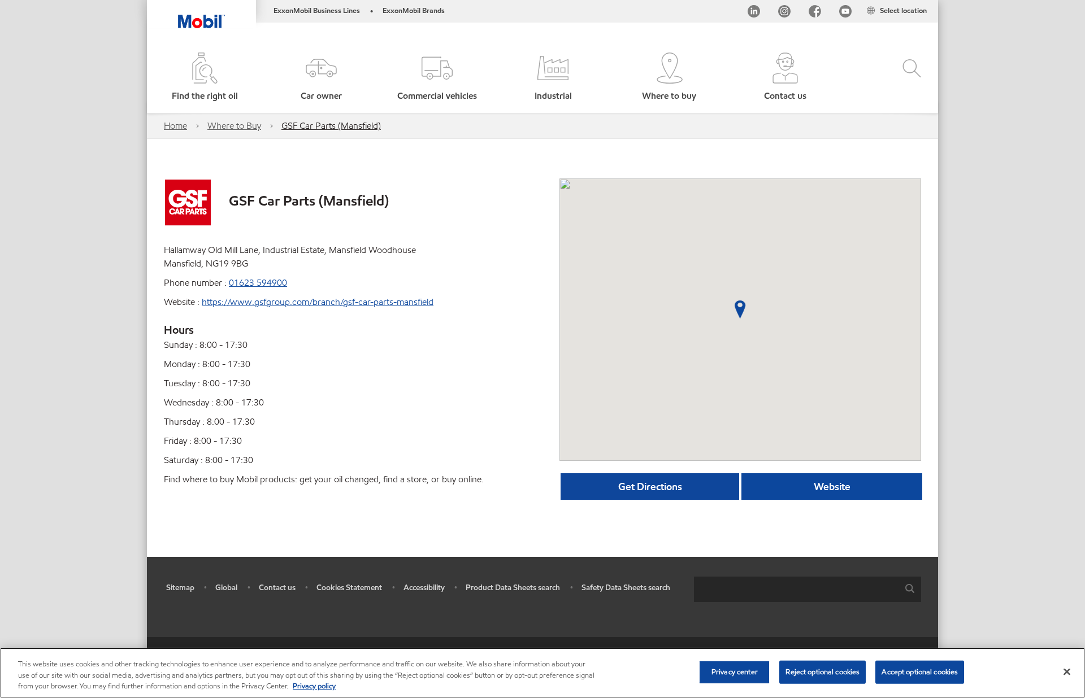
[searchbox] (796, 589)
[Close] (1066, 671)
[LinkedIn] (754, 13)
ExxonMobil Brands (414, 11)
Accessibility (424, 587)
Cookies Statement (349, 587)
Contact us (277, 587)
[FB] (815, 13)
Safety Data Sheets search (625, 587)
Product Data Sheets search (513, 587)
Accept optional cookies (920, 671)
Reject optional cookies (822, 671)
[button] (320, 78)
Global (226, 587)
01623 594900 (258, 283)
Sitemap (180, 587)
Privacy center (734, 671)
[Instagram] (784, 13)
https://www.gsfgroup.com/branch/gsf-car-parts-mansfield (317, 302)
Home (175, 126)
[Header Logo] (201, 14)
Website (832, 486)
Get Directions (650, 486)
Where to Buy (234, 126)
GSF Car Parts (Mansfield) (331, 126)
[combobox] (807, 589)
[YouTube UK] (845, 13)
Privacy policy (314, 686)
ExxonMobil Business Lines (317, 11)
